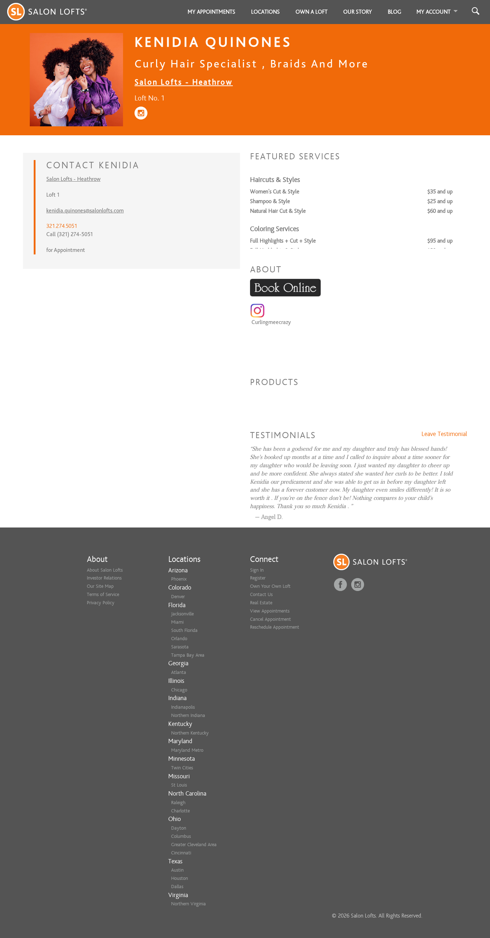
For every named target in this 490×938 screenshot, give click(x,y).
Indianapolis (183, 707)
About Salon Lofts (105, 570)
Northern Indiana (188, 715)
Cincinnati (181, 852)
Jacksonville (182, 613)
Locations (265, 12)
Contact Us (261, 594)
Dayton (178, 828)
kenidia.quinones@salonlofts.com (85, 210)
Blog (394, 12)
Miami (177, 622)
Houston (179, 878)
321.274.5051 (61, 226)
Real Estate (261, 602)
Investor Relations (104, 578)
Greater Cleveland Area (194, 844)
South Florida (184, 630)
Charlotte (180, 810)
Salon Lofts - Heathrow (184, 82)
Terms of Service (103, 594)
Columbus (181, 836)
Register (257, 578)
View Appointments (269, 611)
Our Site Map (100, 586)
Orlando (179, 638)
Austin (177, 870)
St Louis (179, 785)
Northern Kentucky (190, 733)
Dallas (177, 886)
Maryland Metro (187, 750)
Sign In (257, 570)
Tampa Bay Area (187, 655)
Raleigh (178, 802)
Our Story (357, 12)
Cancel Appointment (270, 619)
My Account (433, 12)
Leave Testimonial (444, 434)
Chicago (179, 690)
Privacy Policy (100, 602)
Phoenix (179, 579)
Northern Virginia (188, 903)
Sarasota (180, 646)
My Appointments (211, 12)
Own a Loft (312, 12)
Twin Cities (182, 767)
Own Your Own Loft (270, 586)
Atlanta (178, 672)
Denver (178, 596)
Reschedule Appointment (274, 627)
